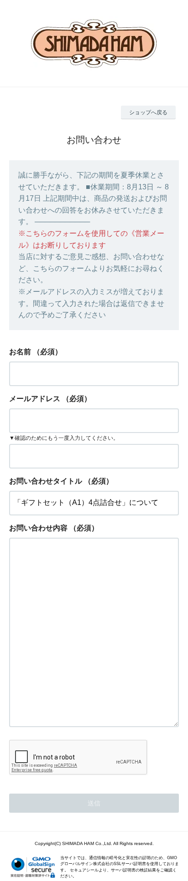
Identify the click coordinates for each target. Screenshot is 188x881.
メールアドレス (34, 398)
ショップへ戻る (148, 112)
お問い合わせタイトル (45, 481)
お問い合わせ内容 (38, 528)
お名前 (20, 352)
